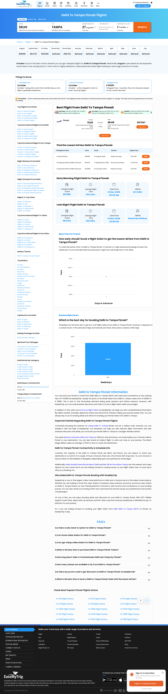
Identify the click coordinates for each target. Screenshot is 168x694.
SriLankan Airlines (24, 306)
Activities (41, 644)
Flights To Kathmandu (25, 226)
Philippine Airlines (24, 292)
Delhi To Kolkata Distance (27, 175)
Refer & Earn (100, 648)
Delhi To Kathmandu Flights (27, 136)
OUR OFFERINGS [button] (12, 629)
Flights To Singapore (25, 229)
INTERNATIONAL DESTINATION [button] (17, 640)
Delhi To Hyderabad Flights (27, 118)
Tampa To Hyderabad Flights (28, 152)
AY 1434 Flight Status (98, 614)
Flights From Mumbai (25, 238)
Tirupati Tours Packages (26, 349)
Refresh (56, 54)
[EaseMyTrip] (24, 4)
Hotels (69, 634)
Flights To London (23, 224)
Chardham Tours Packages (27, 346)
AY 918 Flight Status (129, 619)
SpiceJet (20, 304)
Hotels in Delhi (22, 365)
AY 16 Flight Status (96, 604)
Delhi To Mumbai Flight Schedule (29, 183)
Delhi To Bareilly (23, 322)
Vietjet (19, 311)
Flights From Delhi (24, 240)
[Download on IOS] (125, 681)
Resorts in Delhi (23, 378)
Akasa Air (20, 272)
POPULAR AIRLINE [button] (12, 644)
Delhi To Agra (22, 319)
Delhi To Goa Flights (24, 113)
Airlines (127, 637)
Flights (28, 42)
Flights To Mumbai (24, 202)
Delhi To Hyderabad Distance (28, 172)
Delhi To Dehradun (24, 324)
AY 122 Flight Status (97, 598)
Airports (41, 641)
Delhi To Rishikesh (24, 326)
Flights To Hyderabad (25, 208)
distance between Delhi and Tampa (79, 437)
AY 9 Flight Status (128, 604)
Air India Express (23, 267)
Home (19, 42)
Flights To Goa (22, 204)
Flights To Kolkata (24, 211)
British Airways (22, 274)
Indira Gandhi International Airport (36, 387)
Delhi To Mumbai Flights (26, 111)
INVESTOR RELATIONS (14, 663)
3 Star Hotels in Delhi (25, 367)
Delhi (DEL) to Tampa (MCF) (127, 509)
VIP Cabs (70, 648)
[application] (103, 277)
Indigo (19, 283)
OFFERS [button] (8, 651)
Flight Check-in (43, 648)
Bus (39, 637)
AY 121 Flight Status (64, 598)
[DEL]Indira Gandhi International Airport (31, 30)
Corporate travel (102, 644)
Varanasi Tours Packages (27, 353)
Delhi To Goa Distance (25, 168)
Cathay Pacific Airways (26, 276)
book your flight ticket (89, 410)
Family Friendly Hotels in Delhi (28, 374)
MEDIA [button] (8, 659)
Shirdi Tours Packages (25, 356)
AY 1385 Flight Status (129, 614)
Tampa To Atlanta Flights (26, 154)
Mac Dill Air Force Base (31, 398)
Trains (98, 634)
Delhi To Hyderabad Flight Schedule (31, 190)
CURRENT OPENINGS (13, 667)
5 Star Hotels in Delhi (25, 371)
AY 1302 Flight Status (65, 609)
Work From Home (131, 648)
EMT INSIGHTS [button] (11, 655)
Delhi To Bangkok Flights (26, 131)
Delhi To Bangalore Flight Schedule (30, 188)
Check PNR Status (102, 641)
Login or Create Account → (146, 683)
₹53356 (45, 54)
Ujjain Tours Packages (25, 351)
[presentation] (140, 600)
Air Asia (20, 265)
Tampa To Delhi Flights (25, 150)
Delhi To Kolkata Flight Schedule (29, 193)
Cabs (98, 637)
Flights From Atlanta (24, 245)
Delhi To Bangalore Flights (27, 116)
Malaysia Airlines (23, 288)
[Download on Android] (110, 681)
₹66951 (22, 54)
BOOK (146, 156)
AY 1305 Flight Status (97, 609)
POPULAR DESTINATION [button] (14, 637)
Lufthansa (21, 285)
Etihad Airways (22, 281)
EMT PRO (128, 641)
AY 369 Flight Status (65, 619)
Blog (126, 644)
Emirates (20, 278)
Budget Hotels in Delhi (25, 376)
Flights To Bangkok (24, 222)
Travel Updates (73, 644)
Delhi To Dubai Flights (25, 129)
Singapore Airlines (24, 301)
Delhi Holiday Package (26, 338)
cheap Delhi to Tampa (98, 426)
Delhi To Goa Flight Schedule (28, 186)
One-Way (22, 19)
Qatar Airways (22, 294)
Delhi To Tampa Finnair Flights (28, 256)
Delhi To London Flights (26, 134)
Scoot (19, 299)
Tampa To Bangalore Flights (28, 156)
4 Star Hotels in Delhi (25, 369)
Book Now (142, 127)
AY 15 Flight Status (128, 598)
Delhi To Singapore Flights (27, 138)
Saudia (20, 297)
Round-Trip (32, 19)
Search (142, 27)
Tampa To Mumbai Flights (27, 147)
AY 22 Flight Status (64, 614)
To (53, 24)
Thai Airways (22, 308)
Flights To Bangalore (25, 206)
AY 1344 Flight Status (130, 609)
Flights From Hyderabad (26, 242)
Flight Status (71, 637)
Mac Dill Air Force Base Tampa (116, 464)
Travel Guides (72, 641)
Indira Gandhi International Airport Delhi (82, 464)
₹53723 (67, 54)
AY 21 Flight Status (64, 604)
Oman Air (20, 290)
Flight (40, 634)
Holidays (128, 634)
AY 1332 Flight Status (97, 619)
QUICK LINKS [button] (10, 633)
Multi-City (42, 19)
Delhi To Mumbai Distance (27, 165)
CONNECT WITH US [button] (13, 648)
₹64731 (33, 54)
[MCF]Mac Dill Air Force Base (61, 30)
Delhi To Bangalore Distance (28, 170)
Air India (20, 269)
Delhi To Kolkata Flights (26, 120)
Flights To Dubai (23, 220)
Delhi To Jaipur (23, 329)
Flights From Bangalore (26, 247)
